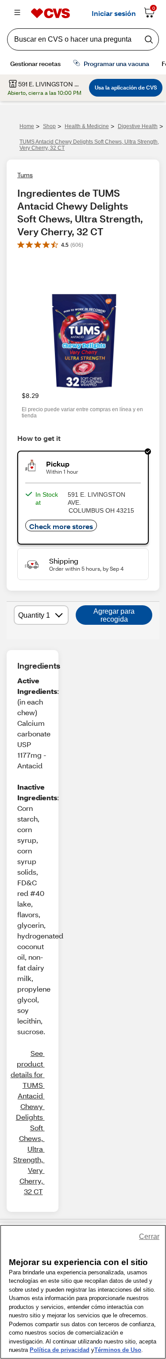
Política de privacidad (59, 1350)
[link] (27, 1122)
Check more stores (61, 526)
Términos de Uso (117, 1350)
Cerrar (149, 1236)
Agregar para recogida (114, 615)
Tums (25, 175)
